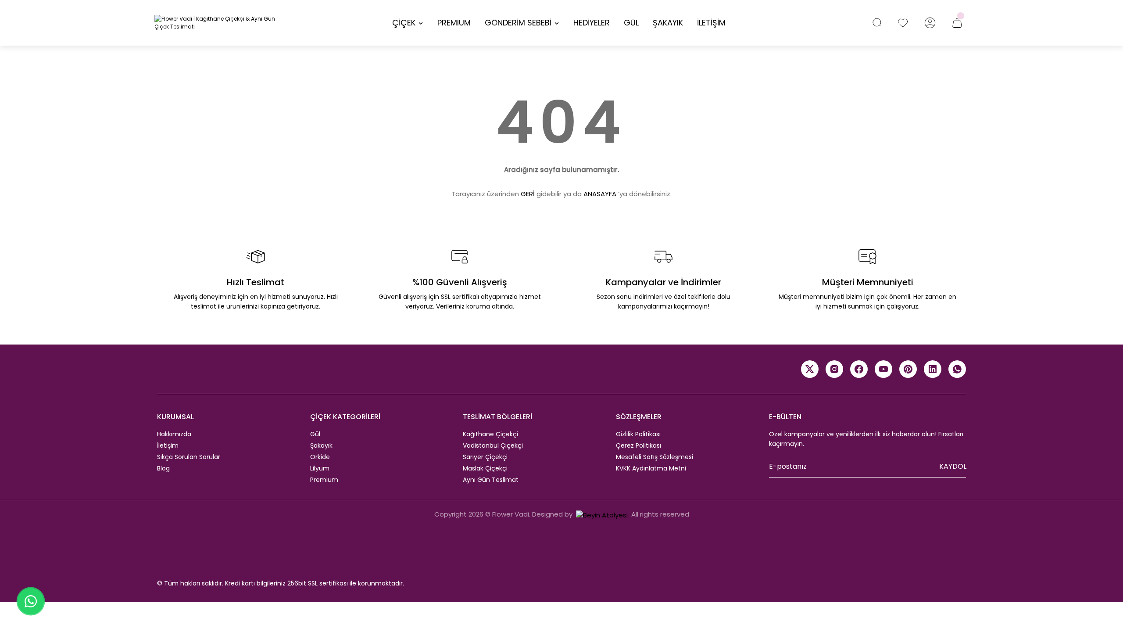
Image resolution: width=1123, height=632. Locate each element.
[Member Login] (930, 23)
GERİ (528, 193)
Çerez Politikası (638, 445)
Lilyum (319, 468)
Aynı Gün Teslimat (491, 479)
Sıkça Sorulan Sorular (188, 456)
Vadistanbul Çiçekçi (493, 445)
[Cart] (957, 23)
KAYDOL (953, 466)
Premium (324, 479)
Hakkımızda (174, 434)
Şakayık (321, 445)
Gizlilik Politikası (638, 434)
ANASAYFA (599, 193)
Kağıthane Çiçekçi (490, 434)
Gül (315, 434)
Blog (163, 468)
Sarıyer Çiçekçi (485, 456)
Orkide (320, 456)
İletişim (168, 445)
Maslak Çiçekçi (485, 468)
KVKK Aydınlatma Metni (651, 468)
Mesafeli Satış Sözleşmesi (654, 456)
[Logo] (218, 23)
